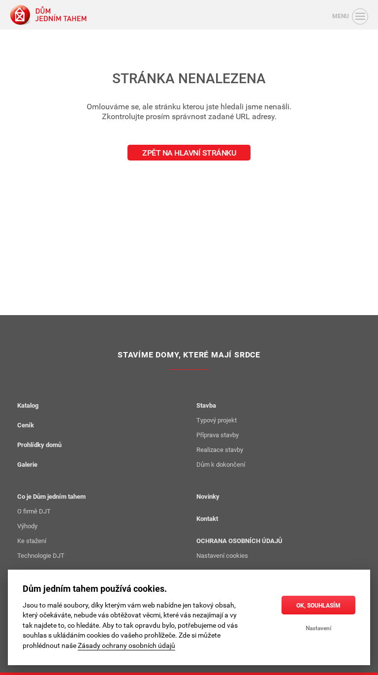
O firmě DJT (34, 511)
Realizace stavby (219, 449)
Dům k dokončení (220, 464)
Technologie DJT (40, 555)
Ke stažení (31, 540)
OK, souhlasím (318, 605)
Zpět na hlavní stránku (189, 152)
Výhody (27, 525)
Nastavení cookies (222, 555)
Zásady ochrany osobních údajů (126, 645)
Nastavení (318, 628)
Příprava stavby (217, 434)
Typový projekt (216, 420)
